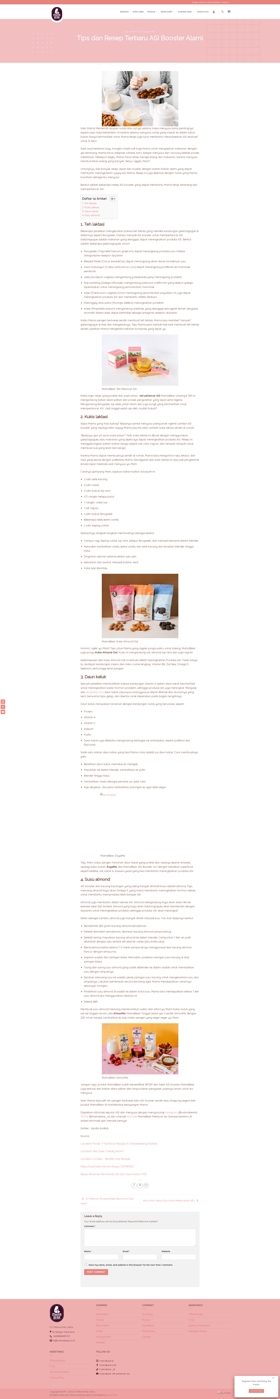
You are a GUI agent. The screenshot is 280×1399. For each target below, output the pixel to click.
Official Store (196, 1314)
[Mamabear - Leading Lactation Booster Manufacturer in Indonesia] (64, 14)
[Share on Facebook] (134, 1185)
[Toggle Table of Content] (111, 198)
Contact (146, 1336)
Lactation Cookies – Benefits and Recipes (105, 1159)
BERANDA (124, 11)
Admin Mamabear (156, 50)
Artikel (99, 1331)
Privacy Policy (57, 1377)
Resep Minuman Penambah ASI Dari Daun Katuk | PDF (113, 1174)
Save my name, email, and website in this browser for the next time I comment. (131, 1265)
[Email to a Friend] (146, 1185)
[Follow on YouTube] (232, 3)
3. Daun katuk (90, 211)
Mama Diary (148, 1331)
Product (146, 1319)
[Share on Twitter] (140, 1185)
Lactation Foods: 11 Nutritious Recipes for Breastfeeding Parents (118, 1143)
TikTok (84, 1116)
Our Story (147, 1314)
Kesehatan (149, 32)
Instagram (171, 1112)
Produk (151, 11)
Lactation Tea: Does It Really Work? (102, 1151)
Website (166, 1251)
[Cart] (229, 11)
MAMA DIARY (166, 11)
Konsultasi (203, 11)
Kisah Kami (102, 1314)
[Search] (222, 11)
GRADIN (113, 1395)
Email (126, 1251)
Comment (90, 1226)
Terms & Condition (59, 1371)
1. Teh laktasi (89, 203)
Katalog (100, 1342)
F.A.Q (191, 1319)
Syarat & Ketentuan (199, 1325)
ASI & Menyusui (133, 32)
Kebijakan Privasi (198, 1331)
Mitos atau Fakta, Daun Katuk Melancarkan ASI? (169, 1200)
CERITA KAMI (138, 11)
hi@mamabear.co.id (64, 1340)
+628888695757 (61, 1336)
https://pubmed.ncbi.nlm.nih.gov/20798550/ (107, 1166)
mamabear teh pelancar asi (114, 1373)
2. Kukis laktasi (90, 207)
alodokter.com (94, 692)
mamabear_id (107, 1369)
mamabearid (106, 1360)
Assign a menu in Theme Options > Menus (210, 2)
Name (88, 1251)
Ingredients (148, 1325)
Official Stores (57, 1360)
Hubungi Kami (184, 11)
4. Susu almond (91, 215)
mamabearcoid (107, 1365)
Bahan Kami (102, 1325)
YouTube (132, 1116)
